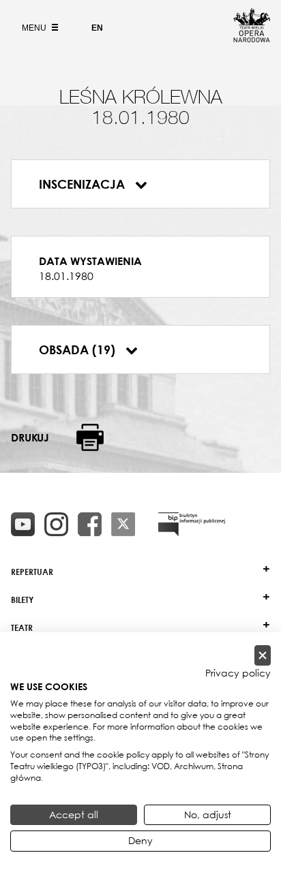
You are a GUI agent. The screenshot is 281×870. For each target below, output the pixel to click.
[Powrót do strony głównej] (251, 38)
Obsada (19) (79, 349)
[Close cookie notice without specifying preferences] (262, 655)
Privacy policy (238, 673)
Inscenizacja (83, 183)
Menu (35, 28)
